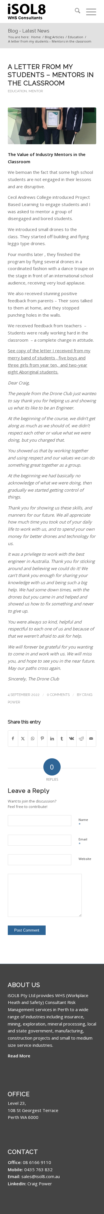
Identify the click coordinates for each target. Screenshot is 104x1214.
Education (17, 91)
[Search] (74, 11)
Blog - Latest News (28, 31)
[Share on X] (23, 739)
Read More (19, 1056)
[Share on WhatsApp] (33, 739)
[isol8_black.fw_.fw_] (43, 11)
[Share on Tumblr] (62, 739)
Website (85, 859)
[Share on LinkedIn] (52, 739)
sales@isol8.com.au (40, 1176)
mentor (36, 91)
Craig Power (39, 1183)
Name (83, 822)
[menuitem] (74, 11)
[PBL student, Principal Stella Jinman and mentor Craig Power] (52, 125)
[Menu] (88, 11)
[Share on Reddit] (81, 739)
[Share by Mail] (91, 739)
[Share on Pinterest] (42, 739)
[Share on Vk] (72, 739)
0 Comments (58, 695)
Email (83, 842)
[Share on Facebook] (13, 739)
